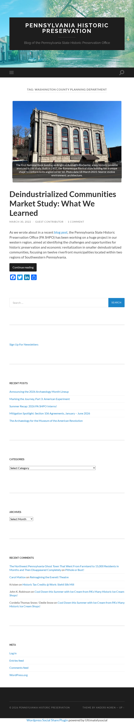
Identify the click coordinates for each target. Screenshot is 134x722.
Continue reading (23, 267)
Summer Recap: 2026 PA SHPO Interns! (33, 406)
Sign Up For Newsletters (23, 344)
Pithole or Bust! (74, 569)
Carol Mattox (17, 577)
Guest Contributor (49, 221)
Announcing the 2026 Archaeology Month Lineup (39, 391)
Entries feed (16, 660)
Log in (13, 653)
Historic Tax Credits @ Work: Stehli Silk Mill (48, 584)
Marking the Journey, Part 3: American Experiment (39, 399)
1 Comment (76, 221)
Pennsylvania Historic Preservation (67, 28)
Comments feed (18, 667)
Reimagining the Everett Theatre (49, 577)
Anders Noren (106, 707)
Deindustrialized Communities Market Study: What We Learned (62, 203)
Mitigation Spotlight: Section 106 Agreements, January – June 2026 (49, 413)
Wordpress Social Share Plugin (48, 720)
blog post (61, 232)
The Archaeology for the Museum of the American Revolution (46, 420)
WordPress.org (18, 675)
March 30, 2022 (20, 221)
